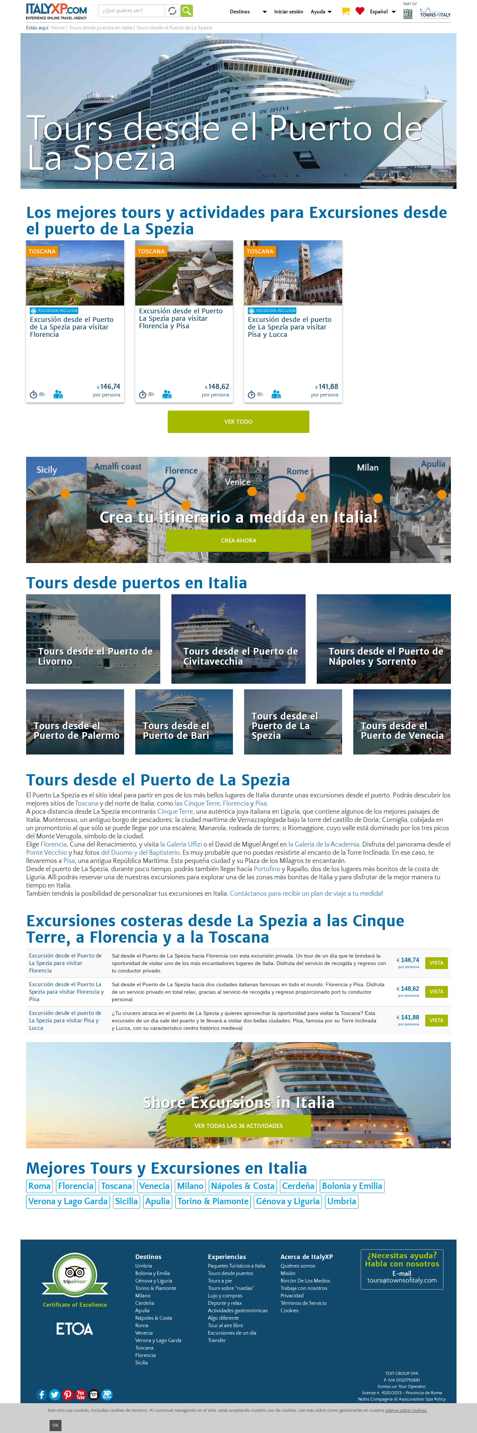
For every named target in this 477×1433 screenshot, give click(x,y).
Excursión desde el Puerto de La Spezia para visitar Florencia (65, 963)
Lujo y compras (225, 1296)
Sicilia (126, 1201)
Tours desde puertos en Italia (100, 28)
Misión (288, 1274)
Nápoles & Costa (243, 1186)
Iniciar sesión (288, 12)
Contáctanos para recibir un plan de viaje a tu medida (305, 894)
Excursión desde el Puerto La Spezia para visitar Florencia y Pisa (66, 992)
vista (436, 963)
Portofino (267, 869)
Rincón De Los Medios (305, 1281)
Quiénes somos (298, 1266)
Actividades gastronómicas (238, 1311)
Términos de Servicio (304, 1303)
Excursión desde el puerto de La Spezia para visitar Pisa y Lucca (65, 1020)
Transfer (217, 1341)
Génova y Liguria (288, 1201)
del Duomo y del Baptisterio (140, 853)
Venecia (154, 1186)
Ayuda (318, 12)
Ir (186, 10)
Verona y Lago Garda (68, 1201)
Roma (39, 1186)
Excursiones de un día (232, 1333)
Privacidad (292, 1296)
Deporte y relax (225, 1303)
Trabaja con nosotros (304, 1288)
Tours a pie (220, 1281)
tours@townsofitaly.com (402, 1280)
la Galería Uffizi (181, 844)
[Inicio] (56, 11)
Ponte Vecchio (46, 853)
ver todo (238, 421)
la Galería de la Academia (323, 844)
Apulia (157, 1201)
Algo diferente (223, 1318)
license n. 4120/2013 (381, 1393)
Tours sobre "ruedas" (231, 1288)
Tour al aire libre (225, 1326)
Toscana (86, 803)
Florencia (236, 803)
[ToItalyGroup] (427, 14)
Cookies (289, 1311)
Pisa (261, 803)
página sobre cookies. (406, 1410)
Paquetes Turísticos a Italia (236, 1266)
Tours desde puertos (230, 1274)
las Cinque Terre (197, 803)
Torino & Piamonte (213, 1201)
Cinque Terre (175, 812)
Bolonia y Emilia (352, 1186)
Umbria (341, 1201)
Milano (190, 1186)
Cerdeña (298, 1186)
